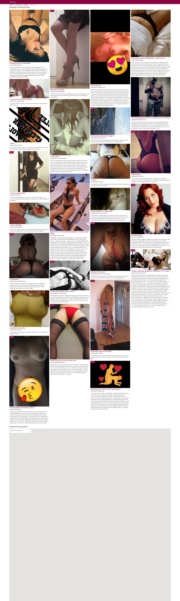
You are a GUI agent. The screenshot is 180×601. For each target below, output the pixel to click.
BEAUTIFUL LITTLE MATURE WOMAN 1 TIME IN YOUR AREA (69, 233)
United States (18, 4)
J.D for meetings (15, 225)
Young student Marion (17, 193)
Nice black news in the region (101, 351)
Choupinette (14, 279)
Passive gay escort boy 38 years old (63, 360)
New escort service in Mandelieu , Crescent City (148, 58)
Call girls (11, 4)
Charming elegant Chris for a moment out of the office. (150, 118)
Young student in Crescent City (102, 211)
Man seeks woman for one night (102, 136)
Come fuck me (96, 85)
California (25, 4)
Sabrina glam (135, 174)
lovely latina (54, 156)
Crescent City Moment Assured (21, 99)
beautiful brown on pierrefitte (20, 63)
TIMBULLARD (12, 2)
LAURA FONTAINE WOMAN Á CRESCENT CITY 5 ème (150, 271)
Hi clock (94, 180)
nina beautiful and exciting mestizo (22, 407)
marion (12, 143)
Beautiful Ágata (136, 235)
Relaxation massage (57, 90)
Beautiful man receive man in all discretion (105, 389)
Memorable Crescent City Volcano (62, 291)
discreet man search (98, 272)
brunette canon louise (17, 328)
